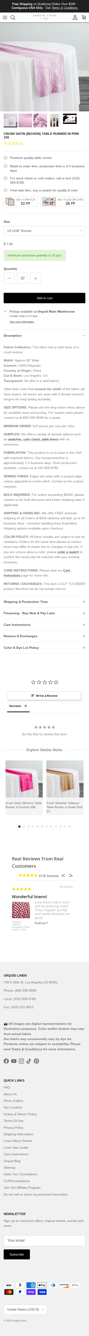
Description (13, 335)
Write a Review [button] (47, 696)
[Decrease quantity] (9, 278)
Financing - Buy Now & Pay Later (29, 613)
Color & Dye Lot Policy (21, 647)
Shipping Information (19, 1134)
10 (60, 826)
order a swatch (68, 552)
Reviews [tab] (15, 706)
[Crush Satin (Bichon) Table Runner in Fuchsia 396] (24, 778)
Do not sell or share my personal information (36, 1194)
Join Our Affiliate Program (22, 1187)
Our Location (13, 1107)
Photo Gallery (13, 1101)
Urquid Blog (12, 1161)
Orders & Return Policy (20, 1114)
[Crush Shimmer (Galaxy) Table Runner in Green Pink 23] (65, 778)
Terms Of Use (14, 1121)
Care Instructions (17, 625)
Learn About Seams (18, 1141)
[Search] (15, 18)
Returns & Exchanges (20, 636)
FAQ (7, 1087)
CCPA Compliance (17, 1181)
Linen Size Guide (16, 1147)
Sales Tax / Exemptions (20, 1174)
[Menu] (5, 18)
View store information (22, 322)
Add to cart (44, 298)
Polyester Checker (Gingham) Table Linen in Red (21, 926)
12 (69, 826)
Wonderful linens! (29, 896)
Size (7, 221)
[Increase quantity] (35, 278)
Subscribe (17, 1254)
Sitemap (10, 1167)
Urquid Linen (19, 1320)
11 (65, 826)
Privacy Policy (14, 1127)
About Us (10, 1094)
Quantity (10, 269)
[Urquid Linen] (44, 17)
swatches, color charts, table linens (33, 439)
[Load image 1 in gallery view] (44, 67)
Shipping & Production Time (26, 602)
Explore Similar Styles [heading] (44, 750)
